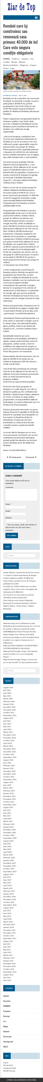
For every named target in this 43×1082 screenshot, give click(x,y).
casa (32, 59)
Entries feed (8, 1065)
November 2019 (9, 866)
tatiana (14, 95)
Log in (5, 1062)
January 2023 (8, 768)
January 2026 (8, 704)
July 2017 (7, 944)
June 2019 (7, 880)
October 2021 (8, 802)
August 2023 (8, 760)
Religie (5, 1026)
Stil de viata (7, 1036)
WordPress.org (9, 1071)
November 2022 (9, 774)
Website (8, 518)
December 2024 (9, 735)
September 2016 (9, 972)
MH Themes (33, 1080)
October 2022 (8, 777)
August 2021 (8, 807)
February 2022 (9, 790)
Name (7, 504)
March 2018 (8, 922)
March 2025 (8, 732)
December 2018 (9, 896)
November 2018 (9, 899)
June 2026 (7, 693)
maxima (14, 62)
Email (7, 511)
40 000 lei (15, 59)
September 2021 (9, 804)
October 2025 (8, 712)
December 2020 (9, 829)
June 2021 (7, 813)
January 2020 (8, 860)
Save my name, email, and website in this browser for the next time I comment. (20, 527)
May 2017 (7, 949)
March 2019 (8, 888)
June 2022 (7, 785)
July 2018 (7, 910)
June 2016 (7, 980)
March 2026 (8, 698)
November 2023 (9, 751)
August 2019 (8, 874)
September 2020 (9, 838)
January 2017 (8, 961)
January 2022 (8, 793)
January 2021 (8, 827)
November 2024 (9, 738)
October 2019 (8, 868)
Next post (30, 457)
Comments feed (9, 1068)
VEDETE (5, 1046)
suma (12, 68)
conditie (6, 62)
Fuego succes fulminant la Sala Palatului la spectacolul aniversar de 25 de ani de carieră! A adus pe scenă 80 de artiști (21, 626)
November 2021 (9, 799)
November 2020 (9, 832)
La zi (4, 1021)
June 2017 (7, 947)
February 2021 (9, 824)
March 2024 (8, 746)
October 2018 (8, 902)
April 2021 (7, 818)
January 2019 (8, 894)
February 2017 (9, 958)
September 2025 (9, 715)
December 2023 (9, 749)
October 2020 (8, 835)
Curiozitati (6, 1001)
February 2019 (9, 891)
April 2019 (7, 885)
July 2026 (7, 690)
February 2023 (9, 765)
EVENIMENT (7, 1006)
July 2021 (7, 810)
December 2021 (9, 796)
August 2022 (8, 782)
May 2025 (7, 726)
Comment (9, 487)
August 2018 (8, 908)
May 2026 (7, 696)
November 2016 (9, 966)
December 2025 (9, 707)
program (33, 65)
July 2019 (7, 877)
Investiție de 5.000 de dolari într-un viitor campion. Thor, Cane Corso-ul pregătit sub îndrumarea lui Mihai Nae (20, 589)
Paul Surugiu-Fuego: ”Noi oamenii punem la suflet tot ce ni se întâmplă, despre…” (20, 654)
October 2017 (8, 935)
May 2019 (7, 882)
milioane (22, 62)
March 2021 (8, 821)
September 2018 (9, 905)
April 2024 (7, 743)
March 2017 (8, 955)
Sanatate (6, 1031)
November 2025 (9, 710)
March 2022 (8, 788)
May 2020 (7, 849)
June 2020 (7, 846)
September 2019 (9, 871)
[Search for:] (21, 555)
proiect (6, 68)
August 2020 (8, 841)
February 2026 (9, 701)
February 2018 (9, 924)
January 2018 (8, 927)
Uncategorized (8, 1041)
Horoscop (6, 1016)
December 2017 (9, 930)
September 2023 (9, 757)
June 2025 (7, 724)
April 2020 (7, 852)
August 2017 (8, 941)
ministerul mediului (10, 65)
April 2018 (7, 919)
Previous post (15, 457)
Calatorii (6, 996)
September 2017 (9, 938)
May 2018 (7, 916)
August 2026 (8, 687)
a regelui (24, 59)
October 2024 (8, 740)
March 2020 (8, 855)
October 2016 (8, 969)
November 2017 (9, 933)
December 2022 (9, 771)
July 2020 (7, 843)
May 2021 (7, 816)
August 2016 (8, 974)
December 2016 (9, 963)
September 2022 (9, 779)
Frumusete (6, 1011)
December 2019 (9, 863)
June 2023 (7, 763)
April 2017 (7, 952)
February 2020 (9, 857)
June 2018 (7, 913)
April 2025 (7, 729)
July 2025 (7, 721)
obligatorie (24, 65)
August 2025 (8, 718)
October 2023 (8, 754)
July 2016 (7, 977)
